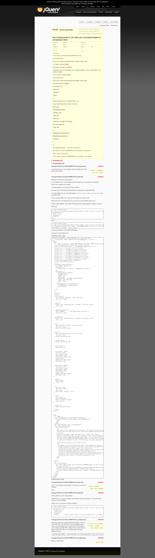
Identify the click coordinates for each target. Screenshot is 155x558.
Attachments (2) (58, 160)
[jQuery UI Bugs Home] (48, 10)
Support (116, 12)
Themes (101, 12)
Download (78, 12)
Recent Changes (114, 21)
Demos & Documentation (89, 12)
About (107, 6)
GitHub (69, 1)
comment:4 (101, 492)
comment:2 (101, 176)
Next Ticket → (114, 25)
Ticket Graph (98, 21)
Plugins (83, 6)
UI (87, 6)
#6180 (55, 29)
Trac (100, 1)
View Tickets (89, 21)
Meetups (92, 6)
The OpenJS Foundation (57, 551)
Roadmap (106, 21)
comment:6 (101, 537)
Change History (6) (58, 163)
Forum (98, 6)
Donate (113, 6)
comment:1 (101, 166)
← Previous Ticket (104, 25)
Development (108, 12)
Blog (103, 6)
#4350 (66, 64)
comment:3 (101, 482)
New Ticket (82, 21)
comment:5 (101, 519)
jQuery (77, 6)
